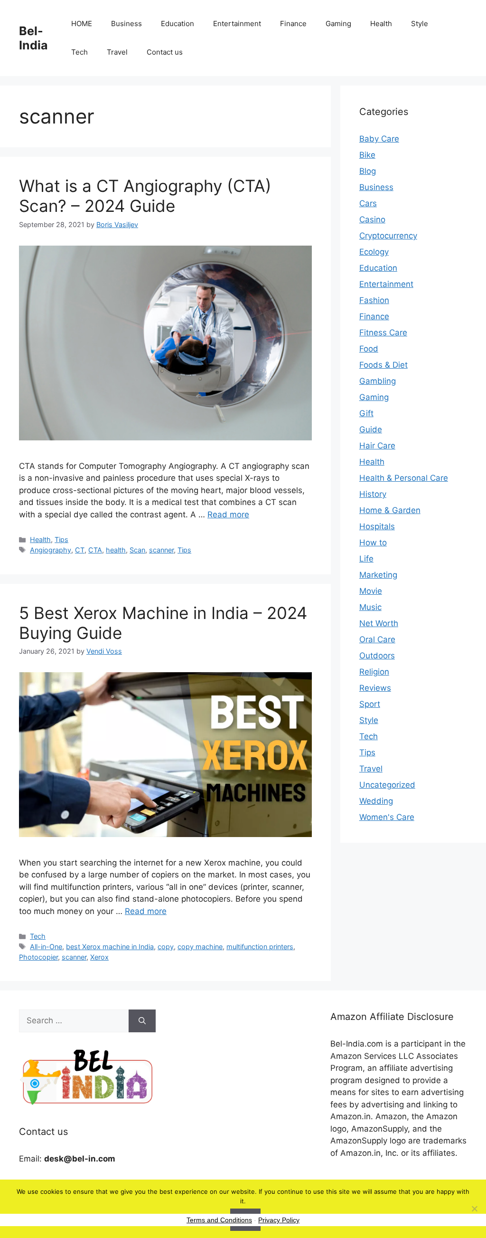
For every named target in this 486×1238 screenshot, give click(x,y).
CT (79, 550)
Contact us (165, 52)
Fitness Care (383, 332)
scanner (161, 550)
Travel (117, 52)
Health (381, 23)
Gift (366, 413)
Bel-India (33, 38)
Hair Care (377, 445)
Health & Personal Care (403, 478)
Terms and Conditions (219, 1220)
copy (166, 947)
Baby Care (379, 138)
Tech (79, 52)
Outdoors (377, 655)
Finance (293, 23)
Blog (367, 171)
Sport (369, 704)
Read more (228, 514)
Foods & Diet (383, 365)
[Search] (142, 1020)
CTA (95, 550)
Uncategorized (387, 785)
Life (366, 558)
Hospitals (377, 526)
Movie (370, 591)
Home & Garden (390, 510)
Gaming (338, 23)
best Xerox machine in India (110, 947)
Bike (367, 155)
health (116, 550)
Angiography (50, 550)
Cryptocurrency (388, 235)
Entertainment (237, 23)
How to (373, 542)
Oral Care (377, 639)
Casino (372, 219)
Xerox (99, 957)
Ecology (374, 252)
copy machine (200, 947)
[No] (474, 1208)
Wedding (376, 801)
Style (419, 23)
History (372, 494)
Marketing (378, 575)
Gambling (377, 381)
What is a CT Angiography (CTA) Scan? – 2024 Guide (145, 196)
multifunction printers (259, 947)
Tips (61, 539)
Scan (137, 550)
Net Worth (378, 623)
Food (368, 348)
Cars (368, 203)
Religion (374, 671)
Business (126, 23)
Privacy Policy (278, 1220)
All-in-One (46, 947)
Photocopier (38, 957)
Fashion (374, 300)
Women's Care (386, 817)
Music (370, 607)
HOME (81, 23)
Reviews (375, 688)
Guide (370, 429)
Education (177, 23)
